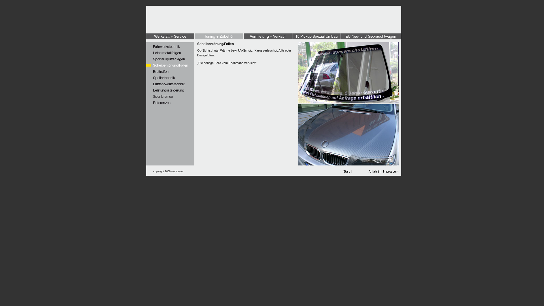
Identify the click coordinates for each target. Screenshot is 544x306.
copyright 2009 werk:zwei (168, 171)
